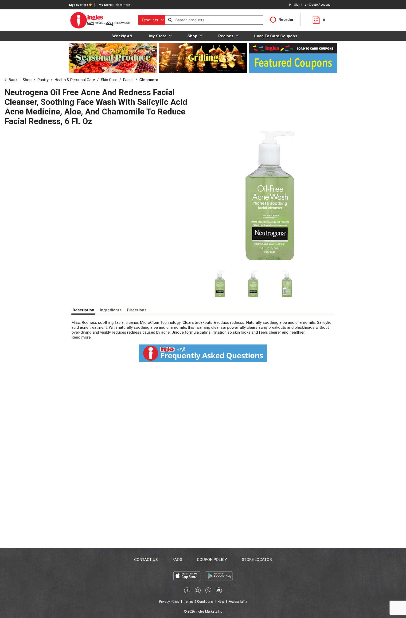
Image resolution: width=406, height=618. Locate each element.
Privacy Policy (169, 601)
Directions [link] (136, 310)
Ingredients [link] (110, 310)
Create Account (319, 4)
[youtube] (219, 591)
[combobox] (151, 20)
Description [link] (83, 310)
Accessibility (238, 601)
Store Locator (257, 559)
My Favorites (78, 5)
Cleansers (148, 79)
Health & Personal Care (75, 79)
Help (221, 601)
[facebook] (187, 591)
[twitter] (208, 591)
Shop (27, 79)
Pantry (43, 79)
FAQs (177, 559)
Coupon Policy (212, 559)
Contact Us (146, 559)
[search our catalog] (170, 20)
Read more (81, 337)
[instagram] (198, 591)
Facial (128, 79)
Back (13, 79)
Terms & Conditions (198, 601)
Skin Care (109, 79)
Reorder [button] (286, 19)
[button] (219, 284)
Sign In (298, 4)
